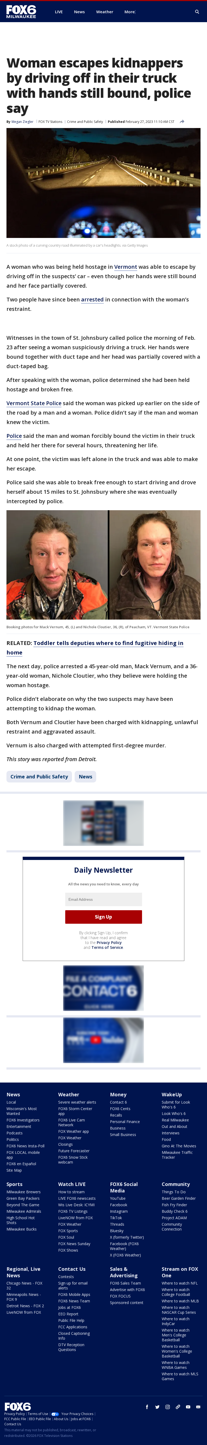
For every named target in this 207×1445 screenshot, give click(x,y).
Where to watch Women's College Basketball (177, 1351)
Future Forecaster (73, 1150)
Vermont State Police (33, 403)
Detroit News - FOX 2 (25, 1305)
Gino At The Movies (179, 1145)
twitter (157, 1407)
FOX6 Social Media (124, 1187)
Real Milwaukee (175, 1120)
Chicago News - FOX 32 (24, 1286)
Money (118, 1094)
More (130, 11)
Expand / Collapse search (197, 12)
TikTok (116, 1217)
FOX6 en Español (21, 1163)
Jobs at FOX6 (69, 1307)
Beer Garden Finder (179, 1198)
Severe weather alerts (77, 1102)
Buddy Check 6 (175, 1211)
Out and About (174, 1126)
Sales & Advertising (124, 1272)
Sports (14, 1184)
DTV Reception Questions (71, 1347)
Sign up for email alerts (73, 1286)
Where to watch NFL (180, 1283)
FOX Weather (69, 1137)
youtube (188, 1407)
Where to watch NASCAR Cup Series (179, 1310)
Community (176, 1184)
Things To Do (174, 1191)
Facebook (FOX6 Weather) (124, 1246)
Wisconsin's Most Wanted (21, 1111)
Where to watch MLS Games (180, 1376)
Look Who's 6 (174, 1113)
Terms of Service (107, 947)
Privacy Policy (109, 942)
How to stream (71, 1191)
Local (11, 1102)
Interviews (171, 1132)
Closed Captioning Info (74, 1336)
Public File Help (71, 1320)
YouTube (118, 1198)
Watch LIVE (72, 1184)
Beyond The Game (22, 1204)
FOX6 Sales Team (125, 1283)
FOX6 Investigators (23, 1120)
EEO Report (68, 1313)
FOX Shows (68, 1250)
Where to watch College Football (176, 1292)
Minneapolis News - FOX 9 (23, 1297)
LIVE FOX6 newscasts (77, 1198)
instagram (167, 1407)
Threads (117, 1224)
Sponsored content (126, 1302)
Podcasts (14, 1132)
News (85, 776)
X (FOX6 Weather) (125, 1255)
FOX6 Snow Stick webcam (73, 1160)
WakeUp (172, 1094)
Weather (68, 1094)
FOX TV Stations (50, 121)
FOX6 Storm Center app (75, 1111)
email (198, 1407)
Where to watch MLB (180, 1300)
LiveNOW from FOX (75, 1217)
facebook (147, 1407)
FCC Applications (72, 1326)
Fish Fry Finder (174, 1204)
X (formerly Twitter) (127, 1237)
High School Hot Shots (20, 1220)
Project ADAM (174, 1217)
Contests (66, 1276)
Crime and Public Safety (85, 121)
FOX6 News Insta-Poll (25, 1145)
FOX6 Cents (120, 1108)
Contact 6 (118, 1102)
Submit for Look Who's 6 (176, 1105)
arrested (92, 299)
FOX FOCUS (120, 1296)
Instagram (119, 1211)
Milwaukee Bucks (21, 1229)
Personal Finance (125, 1121)
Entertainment (18, 1126)
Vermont (125, 266)
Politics (12, 1139)
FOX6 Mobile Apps (74, 1294)
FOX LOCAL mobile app (23, 1155)
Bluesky (116, 1230)
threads (178, 1407)
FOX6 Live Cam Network (71, 1122)
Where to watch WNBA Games (175, 1365)
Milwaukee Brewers (23, 1191)
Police (14, 435)
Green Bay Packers (23, 1198)
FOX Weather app (73, 1131)
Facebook (118, 1204)
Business (118, 1128)
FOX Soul (66, 1237)
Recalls (116, 1115)
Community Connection (172, 1227)
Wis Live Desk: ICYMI (76, 1204)
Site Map (14, 1170)
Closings (65, 1144)
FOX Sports (68, 1230)
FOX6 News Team (74, 1300)
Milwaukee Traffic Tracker (177, 1155)
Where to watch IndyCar (175, 1321)
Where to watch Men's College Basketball (175, 1335)
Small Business (123, 1134)
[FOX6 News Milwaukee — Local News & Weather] (24, 11)
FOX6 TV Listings (73, 1211)
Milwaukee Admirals (23, 1211)
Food (166, 1139)
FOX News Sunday (74, 1243)
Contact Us (71, 1269)
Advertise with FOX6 (127, 1289)
